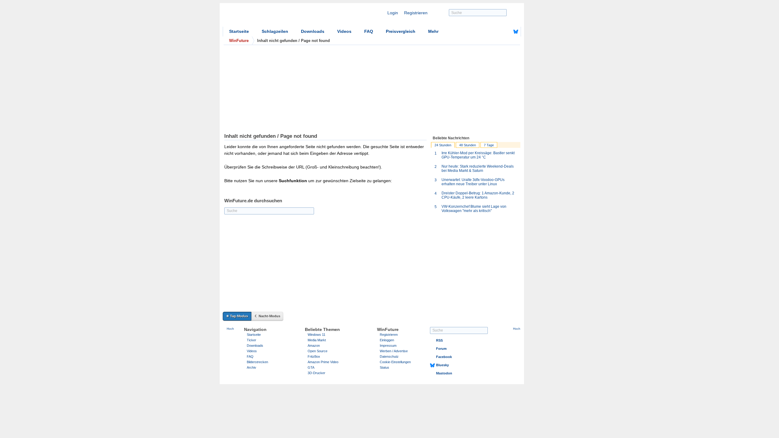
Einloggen (387, 340)
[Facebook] (506, 31)
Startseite (239, 31)
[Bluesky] (515, 31)
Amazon (314, 345)
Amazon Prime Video (323, 362)
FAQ (368, 31)
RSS (439, 340)
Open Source (317, 351)
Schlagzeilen (275, 31)
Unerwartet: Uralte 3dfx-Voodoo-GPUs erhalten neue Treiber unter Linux (473, 182)
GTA (311, 367)
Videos (344, 31)
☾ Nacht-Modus (267, 316)
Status (384, 367)
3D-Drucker (316, 373)
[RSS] (497, 31)
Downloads (312, 31)
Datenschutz (389, 356)
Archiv (251, 367)
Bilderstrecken (257, 362)
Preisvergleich (400, 31)
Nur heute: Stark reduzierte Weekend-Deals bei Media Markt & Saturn (478, 168)
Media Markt (317, 340)
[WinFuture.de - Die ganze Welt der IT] (274, 16)
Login (392, 12)
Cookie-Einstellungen (395, 362)
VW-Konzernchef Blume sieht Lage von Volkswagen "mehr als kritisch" (474, 208)
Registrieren (416, 12)
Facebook (444, 357)
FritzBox (314, 356)
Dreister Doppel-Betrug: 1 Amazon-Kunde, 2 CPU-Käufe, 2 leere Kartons (478, 195)
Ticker (251, 340)
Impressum (388, 345)
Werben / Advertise (394, 351)
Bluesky (442, 365)
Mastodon (444, 373)
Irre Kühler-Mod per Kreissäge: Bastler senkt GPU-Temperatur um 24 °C (478, 155)
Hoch (230, 328)
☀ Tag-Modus (237, 316)
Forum (441, 348)
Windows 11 (316, 334)
